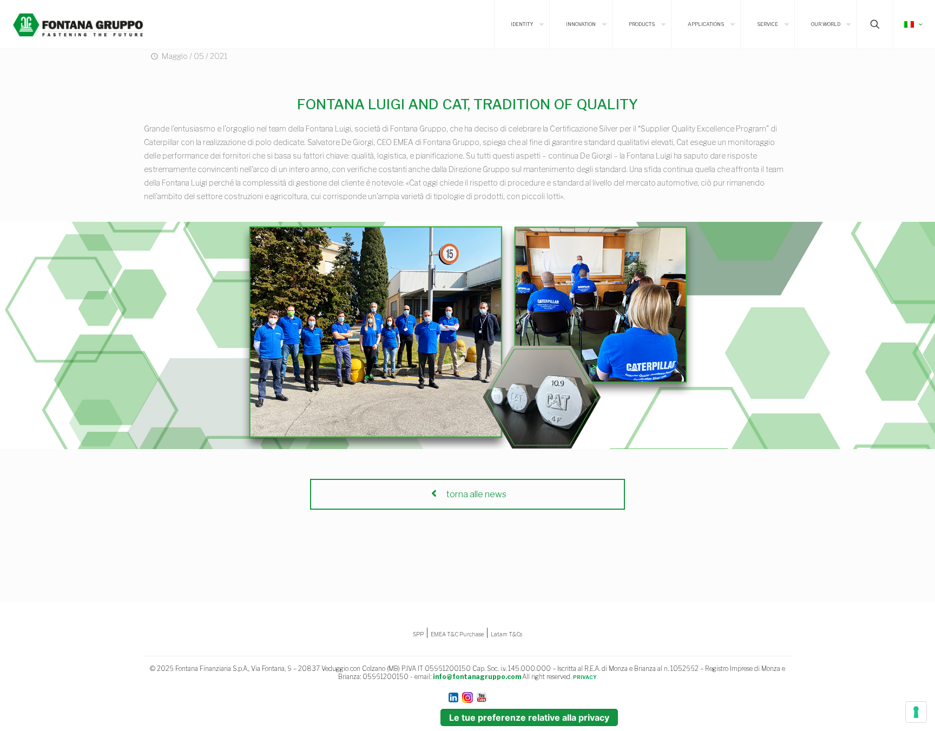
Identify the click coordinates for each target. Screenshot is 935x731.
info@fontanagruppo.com (477, 677)
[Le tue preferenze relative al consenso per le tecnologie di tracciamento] (916, 712)
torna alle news (475, 494)
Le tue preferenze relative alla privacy (529, 717)
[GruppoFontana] (78, 24)
